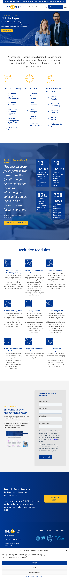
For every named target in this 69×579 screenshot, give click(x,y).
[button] (66, 551)
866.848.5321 (8, 546)
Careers (41, 530)
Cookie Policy (29, 576)
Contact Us (60, 530)
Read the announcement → (55, 1)
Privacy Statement (37, 576)
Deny (34, 568)
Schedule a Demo (6, 30)
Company (50, 530)
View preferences (34, 572)
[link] (13, 95)
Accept (34, 563)
